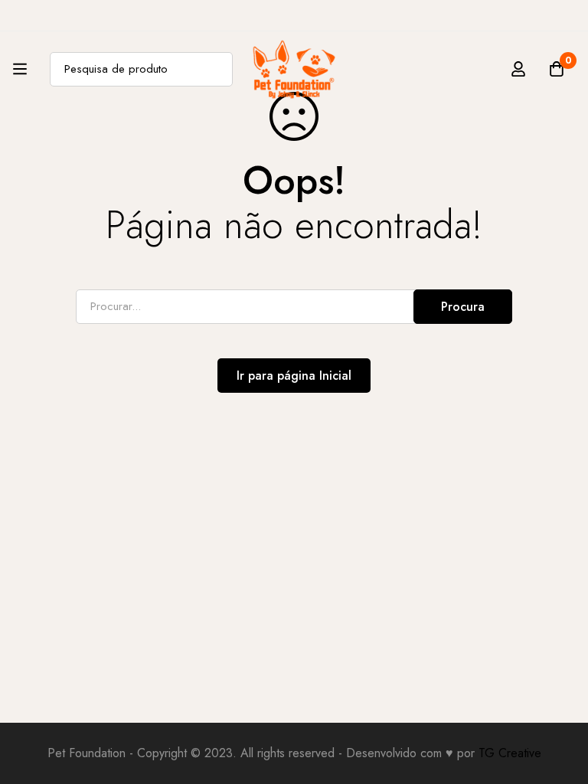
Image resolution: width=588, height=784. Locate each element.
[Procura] (215, 69)
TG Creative (510, 753)
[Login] (518, 68)
